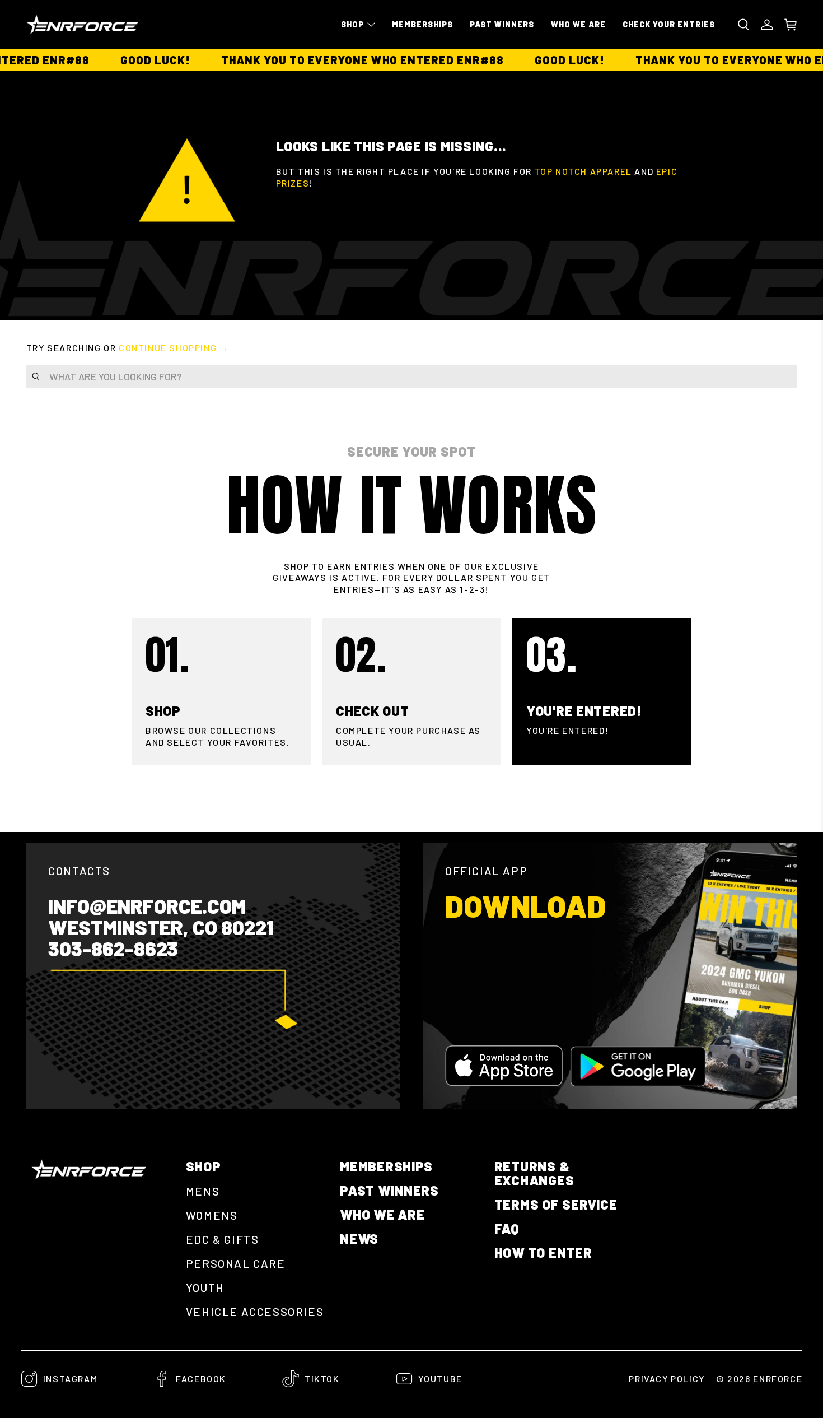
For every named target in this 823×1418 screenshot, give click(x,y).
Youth (205, 1287)
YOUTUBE (440, 1378)
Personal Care (236, 1263)
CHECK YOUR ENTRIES (669, 24)
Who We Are (578, 24)
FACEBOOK (201, 1378)
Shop (352, 24)
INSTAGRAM (70, 1378)
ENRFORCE (777, 1378)
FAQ (507, 1228)
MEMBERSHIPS (386, 1166)
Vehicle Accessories (255, 1311)
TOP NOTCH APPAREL (583, 171)
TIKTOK (322, 1378)
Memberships (422, 24)
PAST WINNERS (389, 1190)
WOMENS (212, 1215)
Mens (202, 1191)
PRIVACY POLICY (666, 1378)
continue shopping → (174, 347)
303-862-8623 (113, 948)
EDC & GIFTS (222, 1239)
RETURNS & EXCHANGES (534, 1173)
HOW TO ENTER (543, 1252)
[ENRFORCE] (82, 24)
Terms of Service (556, 1204)
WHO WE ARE (382, 1214)
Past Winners (502, 24)
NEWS (359, 1238)
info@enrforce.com (147, 906)
